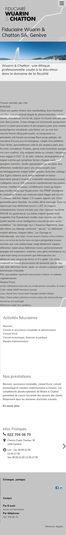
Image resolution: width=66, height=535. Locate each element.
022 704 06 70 (10, 517)
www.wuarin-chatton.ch (41, 274)
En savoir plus (11, 406)
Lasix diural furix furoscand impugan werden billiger (27, 293)
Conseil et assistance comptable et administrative (29, 330)
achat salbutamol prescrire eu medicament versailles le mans (32, 286)
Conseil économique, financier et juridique (25, 337)
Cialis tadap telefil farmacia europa (18, 289)
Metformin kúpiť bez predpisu (15, 305)
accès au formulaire (13, 509)
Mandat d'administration (15, 341)
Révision (7, 326)
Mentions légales (54, 526)
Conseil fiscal (10, 333)
